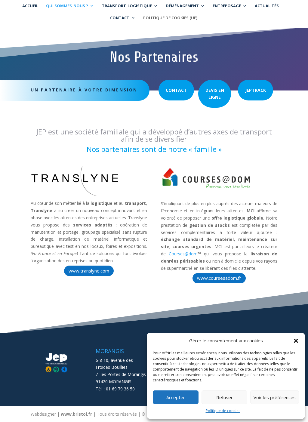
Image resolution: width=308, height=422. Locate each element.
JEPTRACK (255, 90)
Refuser (224, 397)
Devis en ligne (214, 93)
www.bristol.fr (76, 414)
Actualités (267, 6)
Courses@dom (183, 254)
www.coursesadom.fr (219, 278)
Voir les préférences (275, 397)
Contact (176, 90)
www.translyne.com (89, 271)
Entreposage (227, 6)
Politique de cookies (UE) (170, 18)
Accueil (30, 6)
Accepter (175, 397)
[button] (296, 341)
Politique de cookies (223, 410)
